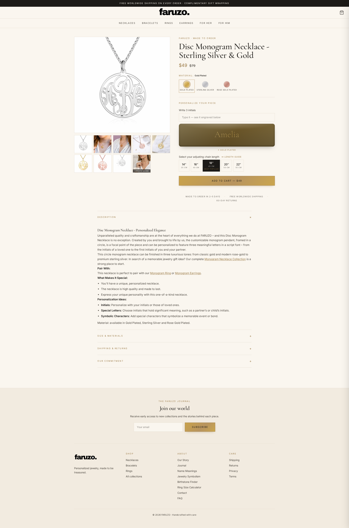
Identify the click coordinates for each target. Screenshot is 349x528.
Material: (192, 75)
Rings (169, 23)
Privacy (233, 470)
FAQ (179, 498)
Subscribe (200, 427)
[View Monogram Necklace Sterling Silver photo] (83, 144)
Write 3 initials (187, 110)
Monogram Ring (160, 273)
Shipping (234, 460)
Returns (233, 465)
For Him (224, 23)
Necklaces (127, 23)
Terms (232, 476)
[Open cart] (342, 12)
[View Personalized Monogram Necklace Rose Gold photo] (122, 144)
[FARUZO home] (174, 12)
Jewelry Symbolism (188, 476)
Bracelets (150, 23)
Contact (182, 492)
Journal (181, 465)
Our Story (183, 460)
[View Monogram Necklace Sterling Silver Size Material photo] (122, 164)
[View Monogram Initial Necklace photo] (142, 144)
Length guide (233, 157)
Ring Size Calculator (189, 487)
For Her (206, 23)
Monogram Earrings (188, 273)
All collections (134, 476)
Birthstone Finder (187, 481)
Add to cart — (227, 180)
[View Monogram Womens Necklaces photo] (161, 144)
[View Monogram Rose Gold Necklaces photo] (103, 164)
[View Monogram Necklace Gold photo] (103, 144)
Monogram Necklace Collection (225, 259)
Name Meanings (187, 470)
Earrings (186, 23)
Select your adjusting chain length (210, 156)
